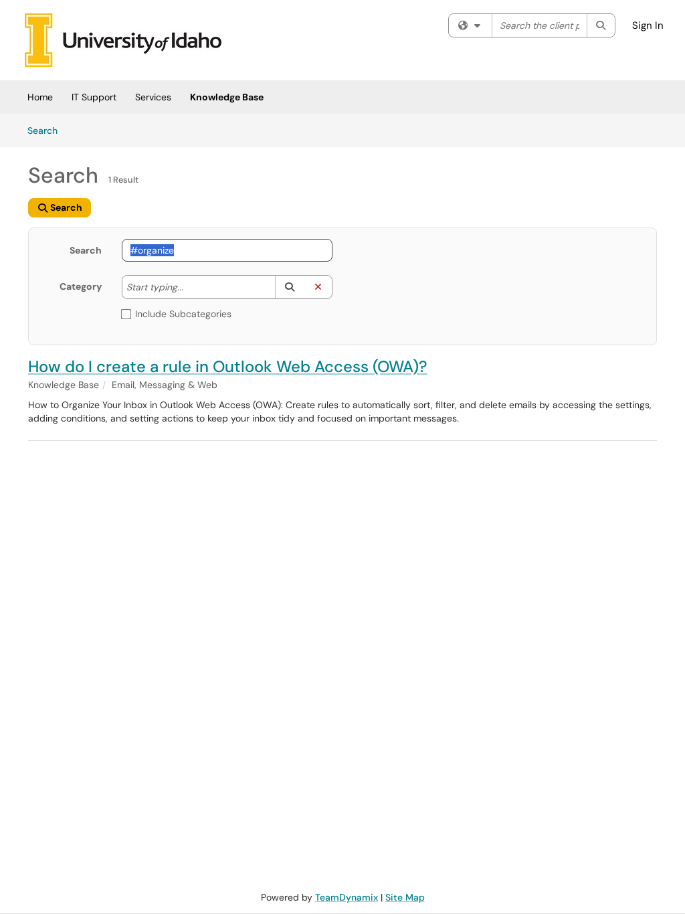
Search (47, 130)
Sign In (648, 25)
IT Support (94, 97)
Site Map (405, 897)
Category (81, 286)
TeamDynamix (346, 897)
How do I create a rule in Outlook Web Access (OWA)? (227, 366)
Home (40, 97)
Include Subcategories (183, 314)
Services (153, 97)
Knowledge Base (227, 97)
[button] (289, 287)
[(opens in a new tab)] (123, 40)
